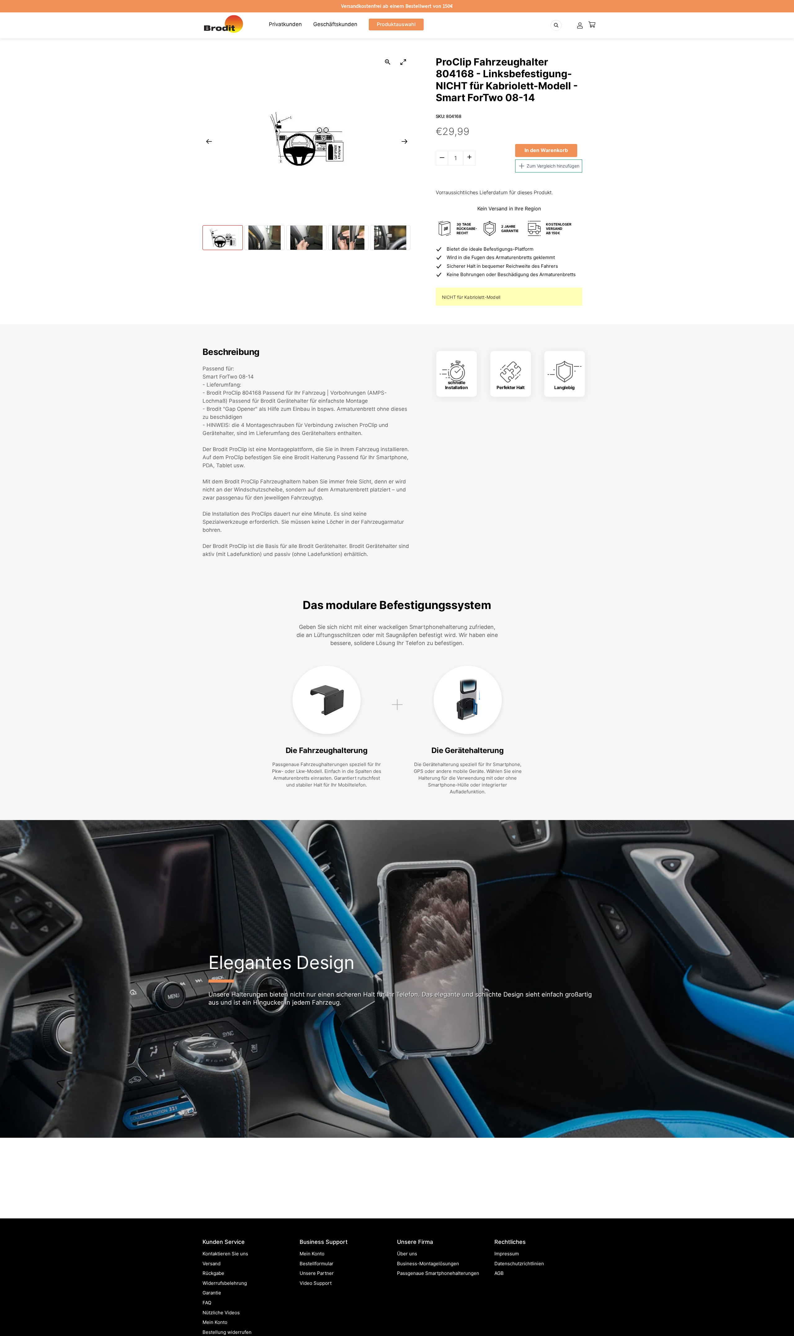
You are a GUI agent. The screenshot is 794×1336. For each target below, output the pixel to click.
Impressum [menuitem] (506, 1254)
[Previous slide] (209, 141)
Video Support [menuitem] (316, 1283)
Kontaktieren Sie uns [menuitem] (225, 1254)
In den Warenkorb (546, 150)
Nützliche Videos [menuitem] (221, 1313)
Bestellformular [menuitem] (316, 1264)
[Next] (779, 1114)
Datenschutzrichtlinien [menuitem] (519, 1264)
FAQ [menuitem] (207, 1303)
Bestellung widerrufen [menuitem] (227, 1332)
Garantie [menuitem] (212, 1293)
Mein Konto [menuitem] (215, 1322)
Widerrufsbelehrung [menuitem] (225, 1283)
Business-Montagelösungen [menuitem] (428, 1264)
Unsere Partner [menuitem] (317, 1273)
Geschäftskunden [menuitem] (335, 24)
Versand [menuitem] (212, 1264)
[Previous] (15, 1114)
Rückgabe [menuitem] (213, 1273)
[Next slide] (404, 141)
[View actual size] (387, 62)
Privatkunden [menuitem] (285, 24)
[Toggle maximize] (403, 62)
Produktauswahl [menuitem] (396, 24)
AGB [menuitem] (499, 1273)
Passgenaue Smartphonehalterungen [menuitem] (438, 1273)
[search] (556, 25)
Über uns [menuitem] (407, 1254)
